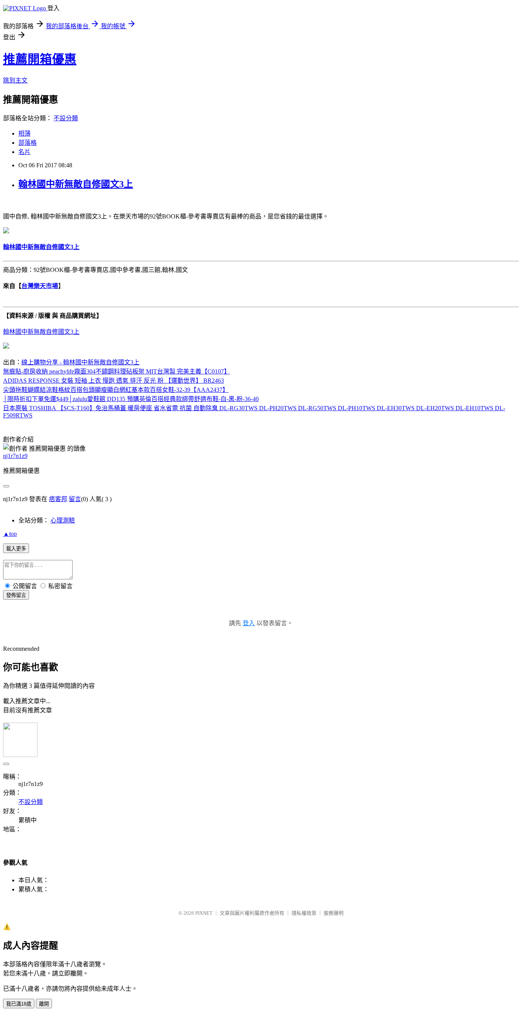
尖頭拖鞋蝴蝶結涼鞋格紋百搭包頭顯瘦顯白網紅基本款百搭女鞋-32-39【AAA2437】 (116, 390)
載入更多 (16, 549)
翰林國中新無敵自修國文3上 (75, 184)
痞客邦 (58, 499)
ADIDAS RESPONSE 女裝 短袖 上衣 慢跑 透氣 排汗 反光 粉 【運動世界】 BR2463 (113, 380)
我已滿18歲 (18, 1004)
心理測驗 (62, 520)
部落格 (27, 142)
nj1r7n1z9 (15, 456)
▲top (10, 534)
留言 (75, 499)
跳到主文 (15, 80)
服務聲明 (334, 913)
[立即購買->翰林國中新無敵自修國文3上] (6, 231)
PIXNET (203, 913)
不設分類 (65, 118)
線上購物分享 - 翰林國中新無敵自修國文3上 (80, 362)
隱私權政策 (304, 913)
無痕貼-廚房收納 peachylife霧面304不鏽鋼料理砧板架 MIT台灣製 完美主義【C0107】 (116, 371)
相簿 (24, 133)
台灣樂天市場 (39, 286)
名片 (24, 152)
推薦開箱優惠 (39, 59)
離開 (44, 1004)
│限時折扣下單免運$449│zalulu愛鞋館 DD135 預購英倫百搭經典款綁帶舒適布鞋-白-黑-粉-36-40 (131, 399)
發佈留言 (16, 595)
